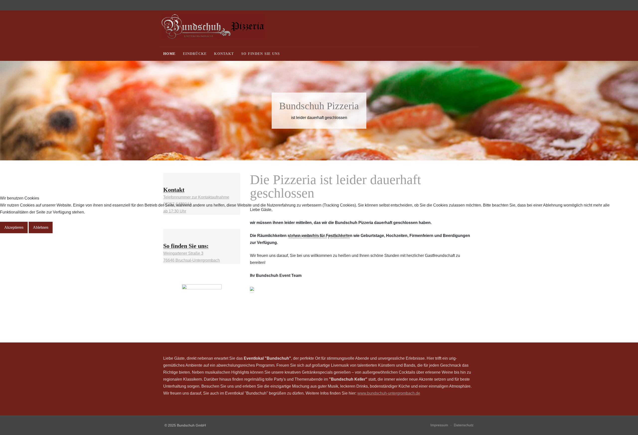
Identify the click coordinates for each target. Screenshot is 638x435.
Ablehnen (40, 227)
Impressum (340, 236)
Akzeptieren (13, 227)
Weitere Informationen (307, 236)
